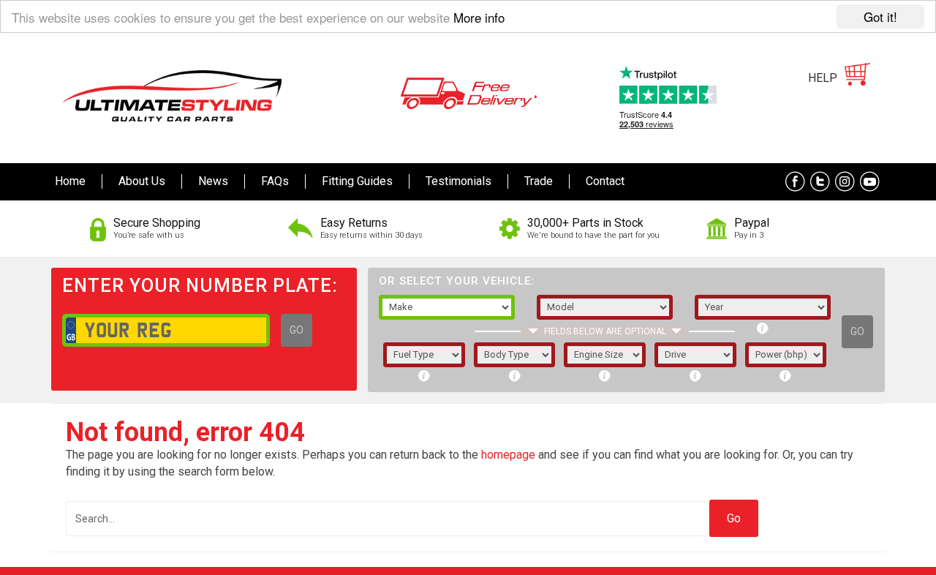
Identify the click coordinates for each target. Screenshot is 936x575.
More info (479, 17)
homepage (508, 455)
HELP (822, 78)
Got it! (880, 16)
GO (296, 330)
